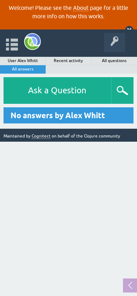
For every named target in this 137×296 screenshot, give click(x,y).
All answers (22, 69)
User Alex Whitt (23, 60)
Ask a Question (57, 90)
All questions (114, 60)
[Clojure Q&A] (32, 41)
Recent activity (68, 60)
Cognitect (41, 136)
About (81, 8)
